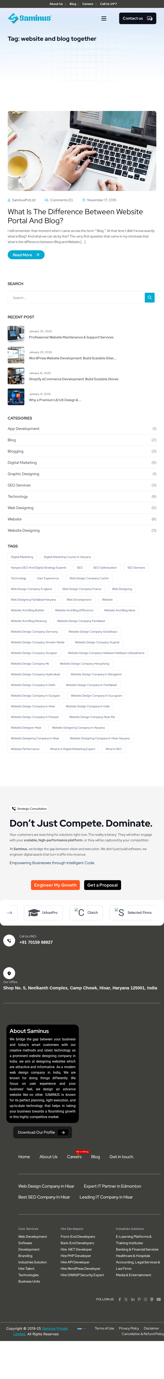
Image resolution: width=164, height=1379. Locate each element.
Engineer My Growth (55, 885)
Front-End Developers (78, 1236)
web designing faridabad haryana (33, 599)
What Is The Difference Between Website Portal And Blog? (75, 216)
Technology (18, 496)
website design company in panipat (35, 717)
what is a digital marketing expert (72, 749)
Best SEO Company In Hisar (44, 1197)
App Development (24, 428)
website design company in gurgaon (35, 696)
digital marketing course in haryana (67, 557)
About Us (56, 4)
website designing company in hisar (35, 738)
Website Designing (24, 530)
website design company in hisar (33, 706)
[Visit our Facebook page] (120, 1299)
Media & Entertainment (133, 1275)
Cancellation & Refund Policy (143, 1334)
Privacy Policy (129, 1328)
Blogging (15, 451)
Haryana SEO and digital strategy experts (38, 567)
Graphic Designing (23, 473)
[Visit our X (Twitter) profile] (126, 1299)
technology (18, 578)
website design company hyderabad (35, 674)
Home (24, 1156)
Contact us (133, 18)
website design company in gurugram (96, 696)
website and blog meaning (29, 621)
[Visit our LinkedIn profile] (133, 1299)
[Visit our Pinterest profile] (139, 1299)
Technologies (28, 1275)
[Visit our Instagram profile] (145, 1299)
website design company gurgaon (34, 653)
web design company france (81, 589)
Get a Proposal (102, 885)
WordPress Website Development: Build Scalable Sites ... (73, 358)
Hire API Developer (75, 1262)
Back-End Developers (77, 1243)
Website (15, 519)
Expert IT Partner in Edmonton (112, 1186)
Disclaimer (151, 1328)
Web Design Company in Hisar (46, 1186)
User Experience (48, 578)
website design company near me (92, 717)
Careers (87, 4)
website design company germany (34, 631)
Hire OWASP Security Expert (82, 1275)
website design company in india (88, 706)
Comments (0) (61, 200)
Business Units (29, 1281)
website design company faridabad (81, 621)
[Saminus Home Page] (30, 18)
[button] (103, 18)
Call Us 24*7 (108, 4)
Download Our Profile (36, 1132)
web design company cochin (89, 578)
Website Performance (25, 749)
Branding (25, 1256)
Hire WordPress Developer (81, 1268)
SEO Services (19, 485)
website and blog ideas (119, 610)
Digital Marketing (22, 462)
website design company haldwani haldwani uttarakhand (106, 653)
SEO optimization (105, 567)
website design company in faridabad (91, 685)
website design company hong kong (84, 663)
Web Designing (21, 507)
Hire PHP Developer (76, 1256)
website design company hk (30, 663)
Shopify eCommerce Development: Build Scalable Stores (73, 379)
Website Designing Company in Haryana (78, 728)
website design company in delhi (33, 685)
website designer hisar (26, 728)
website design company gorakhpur (93, 631)
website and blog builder (27, 610)
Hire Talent (26, 1268)
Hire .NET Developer (76, 1249)
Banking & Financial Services (137, 1249)
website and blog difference (74, 610)
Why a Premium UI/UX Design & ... (55, 400)
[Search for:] (82, 297)
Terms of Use (104, 1328)
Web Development (79, 599)
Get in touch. (122, 1156)
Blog (73, 4)
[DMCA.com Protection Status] (82, 1328)
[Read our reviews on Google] (151, 1299)
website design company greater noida (37, 642)
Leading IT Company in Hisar (106, 1197)
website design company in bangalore (96, 674)
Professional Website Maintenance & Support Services (71, 337)
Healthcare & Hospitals (133, 1256)
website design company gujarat (97, 642)
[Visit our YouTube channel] (159, 1299)
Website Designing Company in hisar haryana (100, 738)
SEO (80, 567)
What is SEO (114, 749)
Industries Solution (32, 1262)
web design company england (31, 589)
